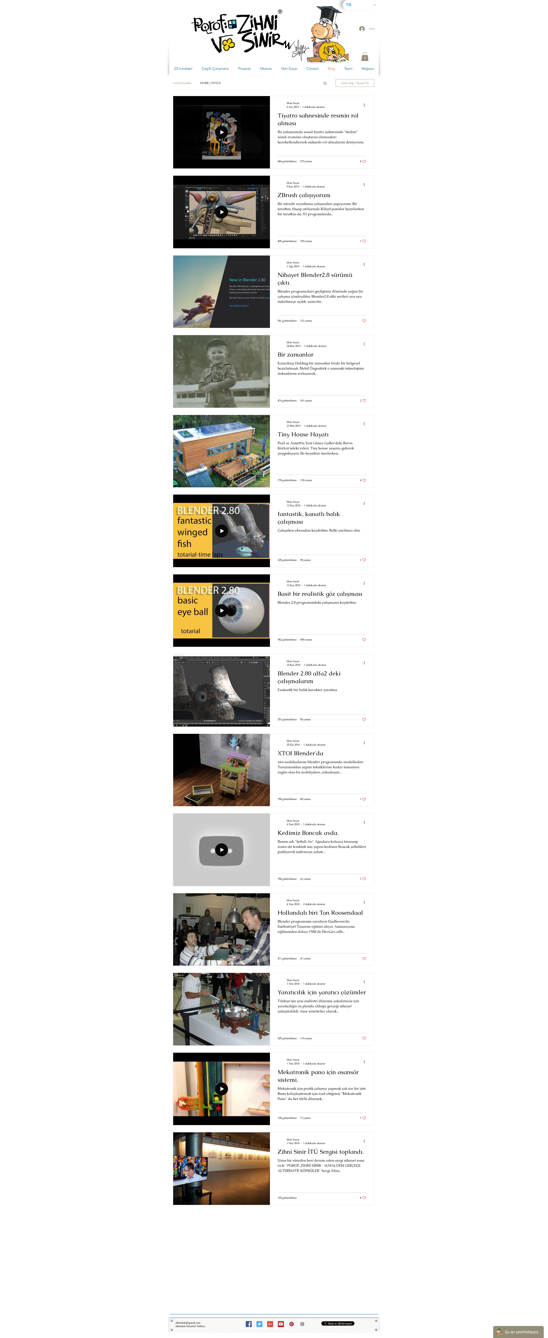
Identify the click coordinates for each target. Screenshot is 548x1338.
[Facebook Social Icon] (249, 1324)
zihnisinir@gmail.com (187, 1323)
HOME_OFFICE (210, 83)
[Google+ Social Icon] (270, 1324)
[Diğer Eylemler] (365, 104)
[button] (365, 56)
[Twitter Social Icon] (259, 1324)
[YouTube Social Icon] (281, 1324)
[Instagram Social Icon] (302, 1324)
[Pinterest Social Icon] (292, 1324)
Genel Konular (182, 83)
